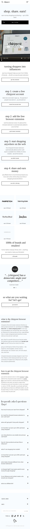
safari (26, 377)
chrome (22, 377)
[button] (15, 409)
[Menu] (27, 2)
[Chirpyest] (6, 2)
